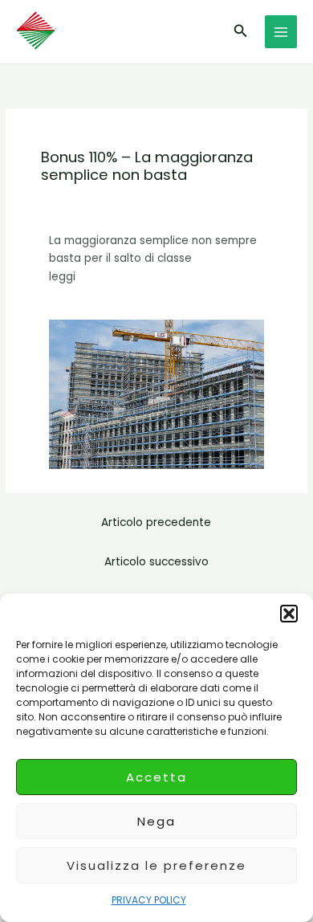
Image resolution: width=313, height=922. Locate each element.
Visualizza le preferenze (156, 865)
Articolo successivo (156, 561)
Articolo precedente (156, 522)
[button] (289, 614)
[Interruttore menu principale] (281, 31)
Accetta (156, 777)
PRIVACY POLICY (149, 900)
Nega (156, 821)
